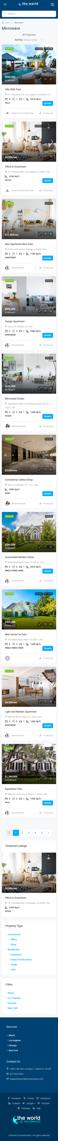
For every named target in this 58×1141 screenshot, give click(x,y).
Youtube (45, 1103)
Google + (30, 1103)
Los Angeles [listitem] (14, 998)
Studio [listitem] (14, 964)
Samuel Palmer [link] (18, 268)
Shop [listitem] (13, 944)
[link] (29, 64)
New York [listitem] (13, 1008)
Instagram (45, 1098)
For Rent (38, 126)
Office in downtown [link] (15, 166)
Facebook (16, 1098)
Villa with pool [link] (13, 89)
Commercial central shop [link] (19, 479)
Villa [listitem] (13, 969)
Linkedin (16, 1103)
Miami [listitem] (11, 993)
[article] (29, 885)
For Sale (39, 49)
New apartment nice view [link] (19, 244)
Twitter (30, 1098)
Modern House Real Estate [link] (23, 113)
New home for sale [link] (15, 634)
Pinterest (25, 1108)
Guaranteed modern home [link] (19, 557)
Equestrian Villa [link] (13, 789)
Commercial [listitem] (14, 934)
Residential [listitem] (13, 949)
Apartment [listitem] (16, 954)
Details (47, 103)
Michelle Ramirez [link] (19, 426)
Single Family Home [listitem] (21, 959)
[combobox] (33, 40)
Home (7, 23)
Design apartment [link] (15, 321)
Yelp (38, 1108)
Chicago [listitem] (12, 1003)
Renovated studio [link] (14, 398)
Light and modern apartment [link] (21, 711)
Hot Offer (48, 49)
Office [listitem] (14, 939)
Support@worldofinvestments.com (26, 1079)
